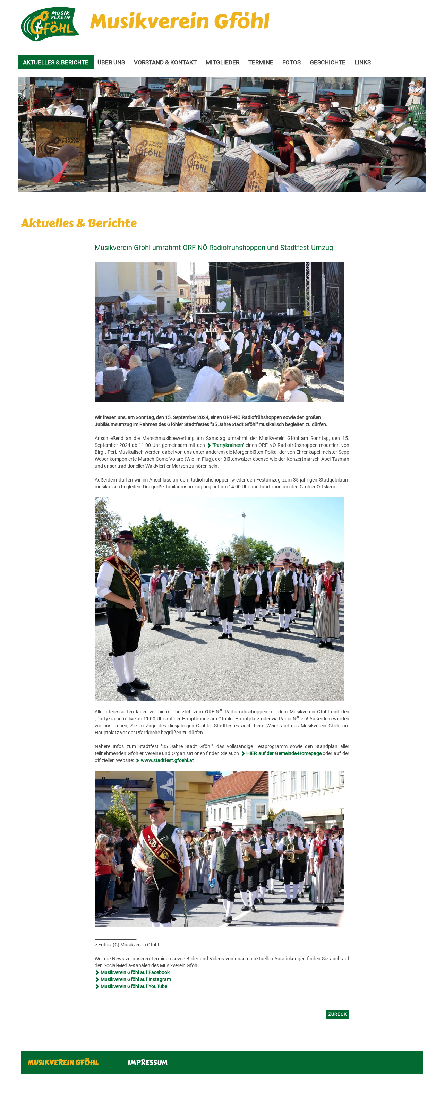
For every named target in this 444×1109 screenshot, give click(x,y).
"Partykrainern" (228, 445)
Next (416, 134)
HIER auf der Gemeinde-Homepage (284, 753)
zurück (337, 1014)
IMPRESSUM (148, 1062)
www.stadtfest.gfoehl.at (167, 760)
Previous (28, 134)
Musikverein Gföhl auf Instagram (136, 979)
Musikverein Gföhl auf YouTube (134, 986)
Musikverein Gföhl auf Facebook (135, 972)
